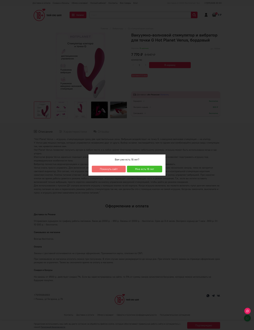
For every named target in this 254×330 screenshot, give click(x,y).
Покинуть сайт (109, 169)
